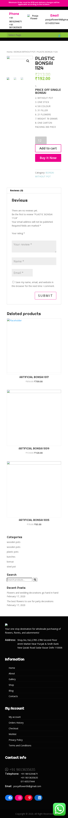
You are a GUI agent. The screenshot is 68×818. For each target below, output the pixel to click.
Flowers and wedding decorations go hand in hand (32, 592)
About (12, 673)
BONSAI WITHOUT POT (24, 51)
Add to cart (48, 148)
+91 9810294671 (29, 773)
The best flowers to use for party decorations (30, 601)
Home (9, 51)
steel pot (11, 566)
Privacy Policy (16, 739)
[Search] (35, 580)
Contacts (13, 696)
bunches (11, 556)
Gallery (12, 679)
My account (15, 716)
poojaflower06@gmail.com (27, 786)
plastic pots (13, 551)
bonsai (10, 561)
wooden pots (13, 542)
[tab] (34, 190)
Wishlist (12, 734)
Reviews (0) (16, 190)
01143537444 (52, 23)
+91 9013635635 (15, 26)
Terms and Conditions (20, 745)
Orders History (16, 722)
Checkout (13, 728)
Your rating (18, 233)
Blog (11, 690)
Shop (11, 684)
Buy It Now (48, 158)
